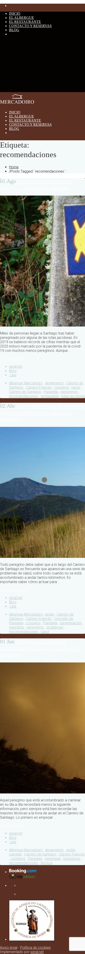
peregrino (16, 627)
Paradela (51, 392)
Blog (12, 371)
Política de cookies (35, 947)
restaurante (50, 396)
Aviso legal (8, 947)
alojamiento (54, 383)
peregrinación (71, 623)
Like (12, 375)
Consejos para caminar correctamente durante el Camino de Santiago (40, 648)
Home (14, 167)
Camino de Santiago (40, 854)
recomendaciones (23, 396)
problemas (54, 627)
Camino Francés (39, 387)
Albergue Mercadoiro (26, 383)
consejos (61, 387)
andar (49, 614)
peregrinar (53, 858)
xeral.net (15, 366)
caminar (15, 854)
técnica (46, 863)
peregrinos (69, 392)
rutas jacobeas (73, 396)
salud (45, 631)
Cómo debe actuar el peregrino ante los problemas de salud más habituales (42, 412)
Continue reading (13, 358)
